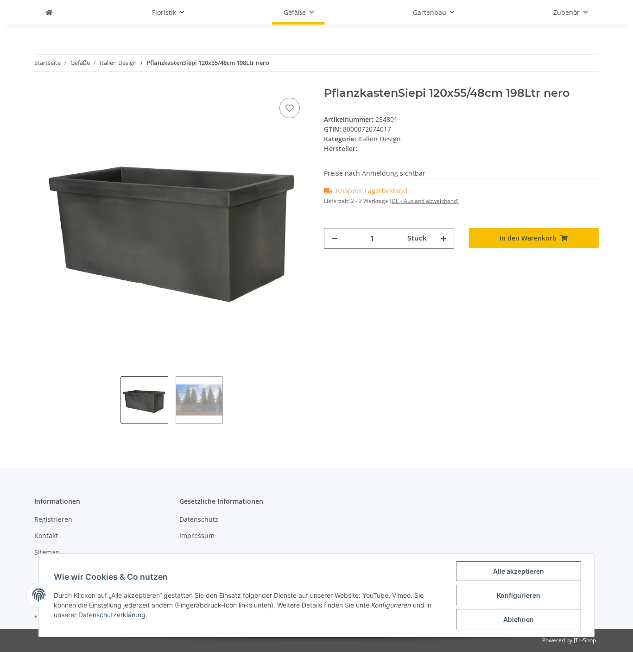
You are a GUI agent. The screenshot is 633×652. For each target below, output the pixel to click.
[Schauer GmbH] (49, 12)
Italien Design (379, 138)
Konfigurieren (518, 595)
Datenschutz (198, 519)
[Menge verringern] (334, 238)
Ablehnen (518, 619)
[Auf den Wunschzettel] (289, 108)
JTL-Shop (585, 640)
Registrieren (53, 519)
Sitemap (47, 552)
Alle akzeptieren (518, 571)
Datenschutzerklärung (112, 615)
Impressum (197, 535)
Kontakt (46, 535)
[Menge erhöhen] (443, 238)
